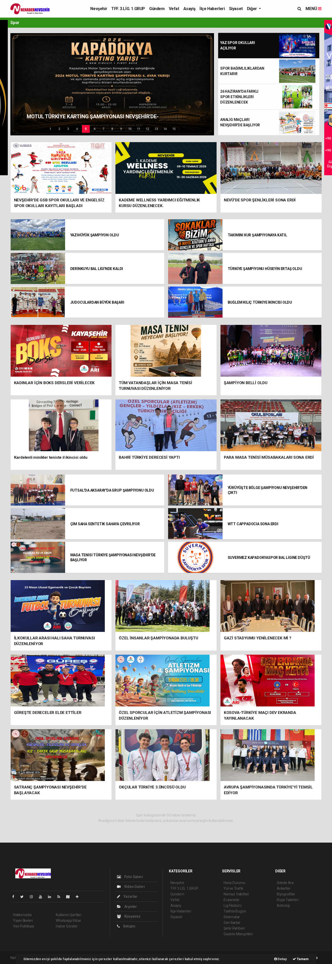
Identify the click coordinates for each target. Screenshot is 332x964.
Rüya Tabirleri (287, 900)
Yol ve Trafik (233, 888)
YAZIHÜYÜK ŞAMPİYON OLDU (94, 235)
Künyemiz (132, 916)
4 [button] (77, 129)
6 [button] (94, 129)
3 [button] (68, 129)
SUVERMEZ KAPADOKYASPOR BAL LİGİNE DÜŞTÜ (269, 558)
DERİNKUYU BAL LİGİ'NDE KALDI (96, 269)
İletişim (128, 926)
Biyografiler (286, 894)
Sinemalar (232, 917)
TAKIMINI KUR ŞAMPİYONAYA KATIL (257, 235)
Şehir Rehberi (234, 928)
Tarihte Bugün (235, 911)
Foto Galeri (133, 877)
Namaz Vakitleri (236, 894)
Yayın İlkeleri (23, 920)
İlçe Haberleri (212, 8)
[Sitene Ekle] (79, 897)
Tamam (302, 959)
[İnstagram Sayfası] (33, 897)
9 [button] (121, 129)
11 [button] (139, 129)
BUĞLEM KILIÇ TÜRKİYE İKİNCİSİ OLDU (260, 302)
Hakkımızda (22, 915)
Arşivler (130, 906)
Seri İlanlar (232, 923)
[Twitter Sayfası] (24, 897)
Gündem (157, 8)
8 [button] (112, 129)
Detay (282, 959)
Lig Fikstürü (232, 905)
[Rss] (60, 897)
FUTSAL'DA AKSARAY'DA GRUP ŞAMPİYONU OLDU (112, 490)
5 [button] (86, 129)
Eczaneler (231, 900)
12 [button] (147, 129)
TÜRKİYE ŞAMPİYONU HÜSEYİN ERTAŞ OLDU (265, 269)
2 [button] (59, 129)
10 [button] (130, 129)
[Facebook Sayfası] (15, 897)
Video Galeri (133, 887)
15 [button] (174, 129)
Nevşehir (98, 8)
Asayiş (189, 8)
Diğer (252, 8)
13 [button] (156, 129)
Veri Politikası (23, 926)
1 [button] (50, 129)
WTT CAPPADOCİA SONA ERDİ (253, 524)
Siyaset (236, 8)
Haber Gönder (67, 926)
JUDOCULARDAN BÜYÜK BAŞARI (97, 302)
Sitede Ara (285, 883)
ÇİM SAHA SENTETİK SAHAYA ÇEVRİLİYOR (105, 524)
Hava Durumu (234, 883)
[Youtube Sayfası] (42, 897)
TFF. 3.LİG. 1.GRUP (128, 8)
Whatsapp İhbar (68, 920)
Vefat (174, 8)
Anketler (283, 888)
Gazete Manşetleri (238, 934)
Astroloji (283, 905)
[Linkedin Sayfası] (51, 897)
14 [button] (165, 129)
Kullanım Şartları (68, 915)
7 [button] (103, 129)
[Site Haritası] (70, 897)
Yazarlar (130, 896)
